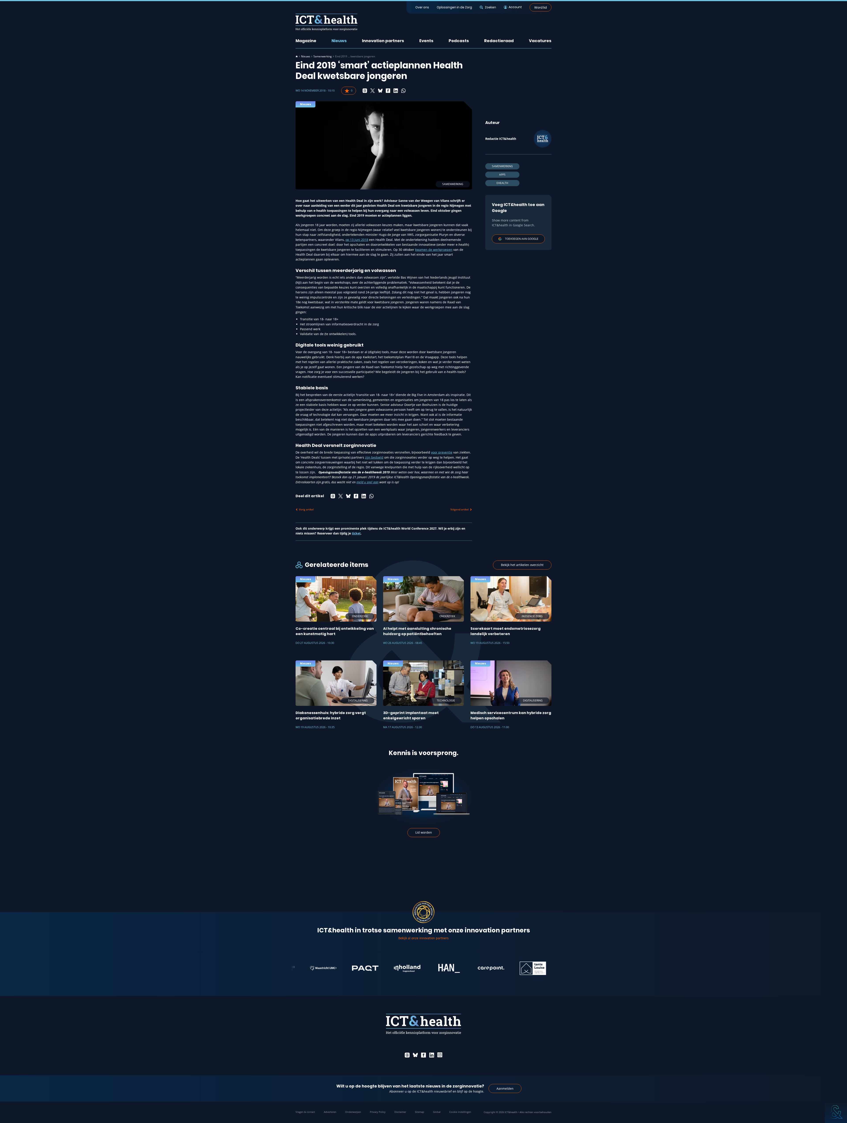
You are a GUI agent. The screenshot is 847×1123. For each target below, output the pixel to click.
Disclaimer (400, 1112)
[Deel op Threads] (365, 90)
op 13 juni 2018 (356, 240)
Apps (502, 174)
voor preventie (441, 452)
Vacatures (540, 40)
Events (426, 40)
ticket (356, 533)
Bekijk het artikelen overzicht (522, 565)
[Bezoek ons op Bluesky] (415, 1055)
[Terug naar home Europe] (326, 22)
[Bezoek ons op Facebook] (423, 1055)
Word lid (540, 7)
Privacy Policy (378, 1112)
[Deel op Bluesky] (380, 90)
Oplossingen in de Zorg (454, 7)
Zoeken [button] (490, 7)
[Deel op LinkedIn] (396, 90)
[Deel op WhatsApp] (403, 90)
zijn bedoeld (374, 457)
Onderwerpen (353, 1112)
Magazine (306, 40)
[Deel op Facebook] (388, 90)
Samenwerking (322, 56)
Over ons (422, 7)
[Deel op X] (372, 90)
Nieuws (339, 40)
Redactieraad (499, 40)
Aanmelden (505, 1088)
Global (436, 1112)
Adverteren (330, 1112)
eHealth (502, 183)
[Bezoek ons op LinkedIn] (431, 1055)
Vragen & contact (305, 1112)
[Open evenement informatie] (836, 1112)
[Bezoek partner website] (325, 968)
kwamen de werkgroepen (433, 249)
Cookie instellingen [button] (460, 1112)
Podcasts (459, 40)
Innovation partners (383, 40)
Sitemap (419, 1112)
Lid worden (423, 832)
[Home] (297, 56)
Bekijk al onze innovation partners (423, 938)
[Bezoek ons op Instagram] (439, 1055)
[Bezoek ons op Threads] (407, 1055)
